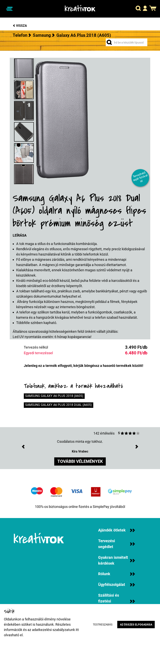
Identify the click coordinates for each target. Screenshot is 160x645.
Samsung (42, 35)
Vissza (21, 26)
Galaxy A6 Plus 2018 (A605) (83, 35)
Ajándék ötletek (112, 530)
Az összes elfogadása (136, 624)
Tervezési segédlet (106, 544)
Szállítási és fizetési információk (108, 601)
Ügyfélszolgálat (111, 584)
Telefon (20, 35)
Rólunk (104, 574)
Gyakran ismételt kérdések (113, 560)
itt (77, 630)
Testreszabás (102, 624)
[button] (138, 9)
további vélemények (80, 461)
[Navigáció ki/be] (9, 9)
